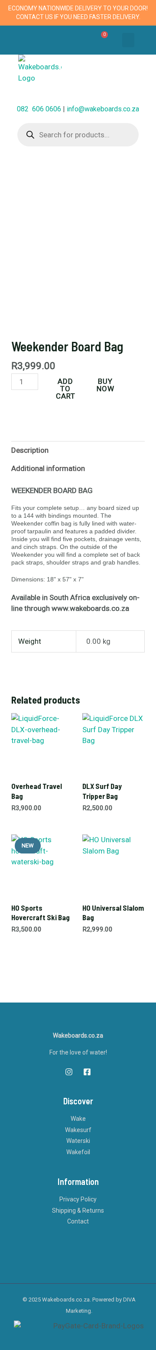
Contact (78, 1221)
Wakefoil (78, 1152)
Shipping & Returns (78, 1210)
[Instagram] (69, 1072)
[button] (128, 40)
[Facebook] (87, 1072)
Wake (78, 1118)
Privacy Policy (78, 1199)
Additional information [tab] (48, 468)
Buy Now (105, 385)
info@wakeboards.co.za (103, 109)
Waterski (78, 1140)
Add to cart (65, 388)
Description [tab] (30, 450)
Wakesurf (78, 1129)
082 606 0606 (39, 109)
